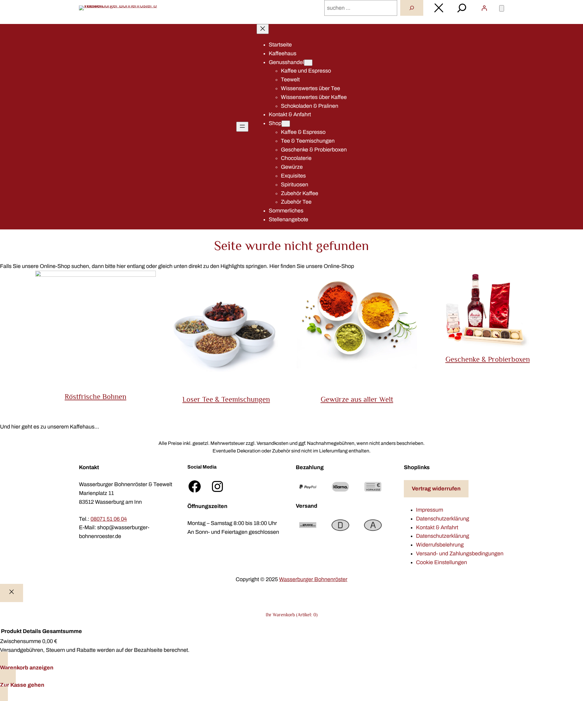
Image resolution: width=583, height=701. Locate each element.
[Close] (11, 593)
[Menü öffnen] (242, 127)
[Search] (411, 8)
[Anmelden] (484, 8)
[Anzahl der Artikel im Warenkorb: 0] (501, 8)
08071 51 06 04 (108, 519)
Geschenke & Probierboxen (487, 359)
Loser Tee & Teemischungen (226, 399)
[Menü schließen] (263, 29)
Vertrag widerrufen (436, 489)
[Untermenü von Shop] (285, 123)
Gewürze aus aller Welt (357, 399)
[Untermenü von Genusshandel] (308, 62)
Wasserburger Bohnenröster (313, 579)
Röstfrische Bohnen (95, 396)
